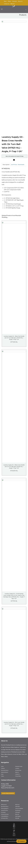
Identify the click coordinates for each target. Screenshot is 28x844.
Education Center (18, 766)
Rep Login (17, 818)
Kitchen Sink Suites (5, 814)
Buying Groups (18, 770)
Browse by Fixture (4, 770)
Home (2, 766)
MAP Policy (17, 806)
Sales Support (18, 816)
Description (6, 164)
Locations (17, 768)
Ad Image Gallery (4, 818)
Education (14, 1)
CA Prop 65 (17, 812)
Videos (9, 1)
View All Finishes (4, 810)
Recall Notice (18, 810)
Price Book (3, 812)
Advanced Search (4, 772)
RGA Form (17, 804)
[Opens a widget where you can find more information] (21, 841)
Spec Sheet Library (4, 806)
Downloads (21, 164)
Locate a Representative (8, 793)
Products (3, 768)
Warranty (12, 3)
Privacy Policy (18, 776)
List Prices (14, 164)
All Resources (4, 804)
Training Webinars (4, 816)
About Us (20, 1)
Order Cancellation (19, 808)
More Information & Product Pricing (14, 156)
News (5, 1)
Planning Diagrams (5, 808)
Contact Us (6, 3)
